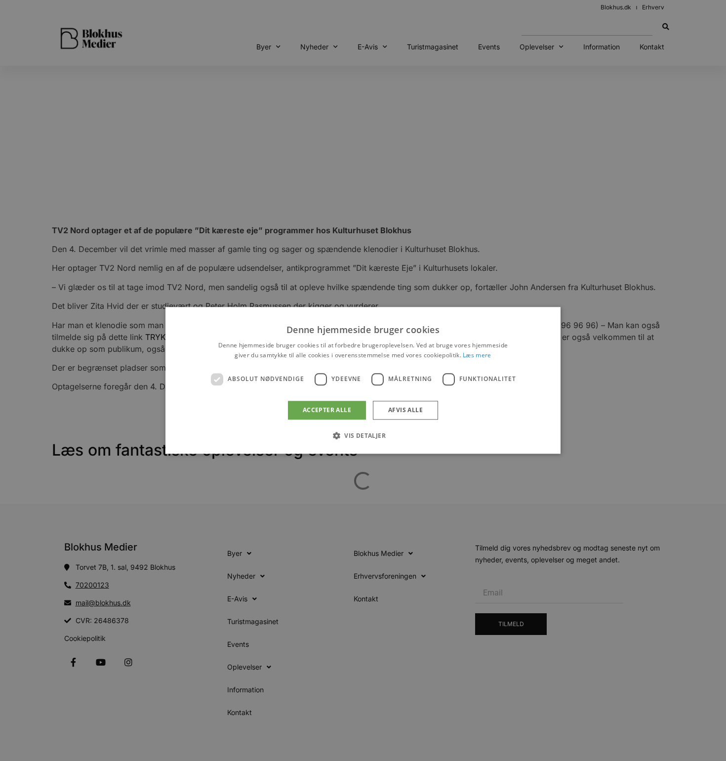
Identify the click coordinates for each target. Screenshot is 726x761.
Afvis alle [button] (405, 410)
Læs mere (477, 355)
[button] (363, 436)
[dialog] (363, 380)
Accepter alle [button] (327, 410)
